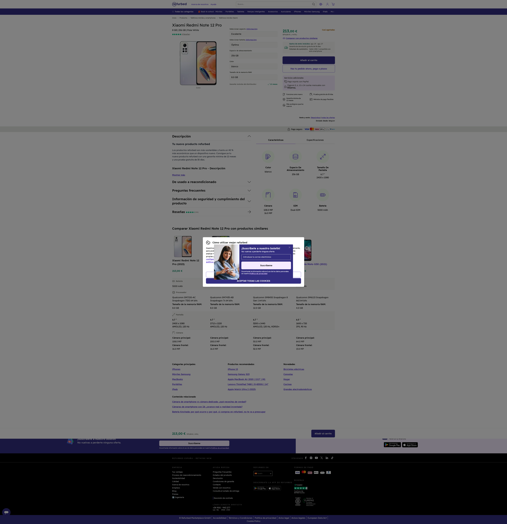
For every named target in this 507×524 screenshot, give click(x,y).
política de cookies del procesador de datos (226, 262)
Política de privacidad (274, 259)
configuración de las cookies (219, 259)
